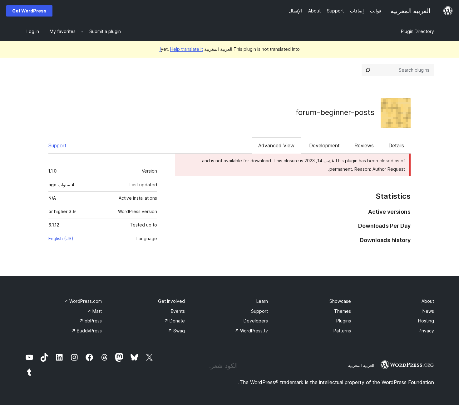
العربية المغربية (361, 365)
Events (178, 311)
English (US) (60, 238)
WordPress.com (83, 301)
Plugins (343, 320)
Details (396, 145)
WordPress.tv (251, 330)
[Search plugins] (368, 70)
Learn (262, 301)
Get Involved (171, 301)
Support (57, 145)
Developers (256, 320)
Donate (174, 320)
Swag (176, 330)
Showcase (340, 301)
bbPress (90, 320)
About (428, 301)
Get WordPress (29, 10)
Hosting (426, 320)
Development (324, 145)
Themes (342, 311)
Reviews (364, 145)
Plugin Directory (417, 31)
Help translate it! (181, 49)
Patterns (342, 330)
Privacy (426, 330)
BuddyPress (87, 330)
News (428, 311)
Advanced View (276, 145)
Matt (94, 311)
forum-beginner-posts (335, 112)
